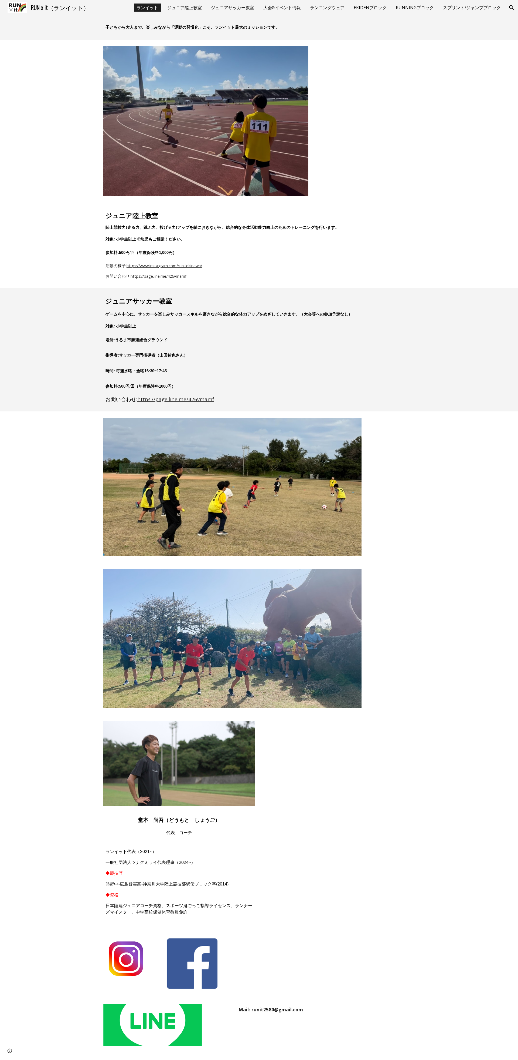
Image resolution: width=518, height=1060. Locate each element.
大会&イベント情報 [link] (282, 8)
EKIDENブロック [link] (370, 8)
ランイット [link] (147, 8)
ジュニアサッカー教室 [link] (232, 8)
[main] (259, 27)
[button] (511, 7)
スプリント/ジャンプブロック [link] (472, 8)
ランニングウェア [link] (327, 8)
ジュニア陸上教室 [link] (184, 8)
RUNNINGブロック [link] (415, 8)
